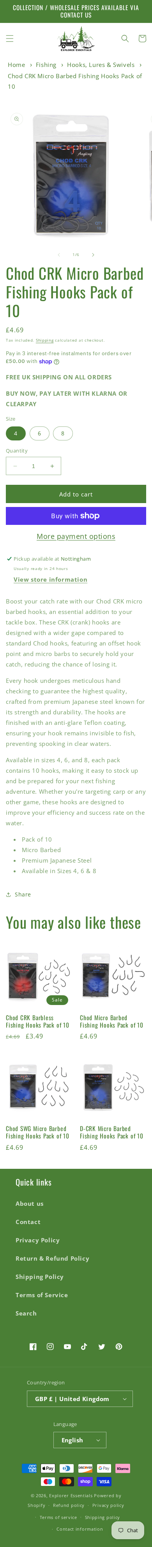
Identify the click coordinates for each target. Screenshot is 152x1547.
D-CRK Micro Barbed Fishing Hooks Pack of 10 (111, 1132)
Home (16, 64)
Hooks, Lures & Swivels (100, 64)
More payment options (76, 536)
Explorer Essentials (70, 1495)
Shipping (45, 340)
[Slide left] (58, 254)
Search (26, 1313)
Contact (28, 1222)
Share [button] (23, 894)
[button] (9, 38)
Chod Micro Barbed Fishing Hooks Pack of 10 (111, 1021)
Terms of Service (42, 1295)
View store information (50, 579)
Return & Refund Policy (52, 1258)
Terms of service (58, 1517)
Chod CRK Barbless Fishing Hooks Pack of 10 (37, 1021)
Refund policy (69, 1505)
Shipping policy (102, 1517)
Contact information (80, 1529)
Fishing (46, 64)
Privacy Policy (38, 1240)
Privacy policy (108, 1505)
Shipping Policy (40, 1276)
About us (30, 1203)
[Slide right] (93, 254)
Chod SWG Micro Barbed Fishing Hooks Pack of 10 (37, 1132)
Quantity (17, 450)
